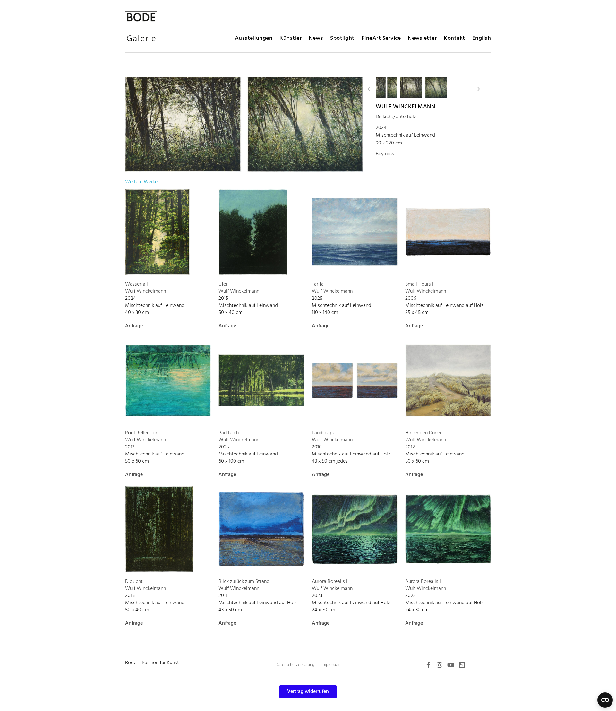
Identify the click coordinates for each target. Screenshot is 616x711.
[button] (368, 88)
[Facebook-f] (428, 665)
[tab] (141, 182)
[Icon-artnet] (462, 665)
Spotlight (342, 38)
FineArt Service (381, 38)
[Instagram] (439, 665)
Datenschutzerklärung (295, 665)
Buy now (385, 154)
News (316, 38)
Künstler (290, 38)
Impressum (331, 665)
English (481, 38)
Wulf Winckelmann (405, 106)
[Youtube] (451, 665)
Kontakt (454, 38)
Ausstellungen (254, 38)
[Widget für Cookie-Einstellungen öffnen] (605, 700)
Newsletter (422, 38)
